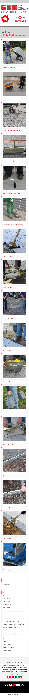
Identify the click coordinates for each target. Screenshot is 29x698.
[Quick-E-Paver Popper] (14, 429)
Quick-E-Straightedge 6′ (8, 507)
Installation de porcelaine (8, 610)
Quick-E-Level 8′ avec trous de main (11, 130)
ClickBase (6, 607)
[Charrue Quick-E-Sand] (14, 523)
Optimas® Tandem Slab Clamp (10, 162)
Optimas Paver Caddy (8, 99)
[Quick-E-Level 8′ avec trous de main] (14, 115)
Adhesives (5, 612)
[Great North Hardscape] (14, 12)
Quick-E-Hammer (7, 350)
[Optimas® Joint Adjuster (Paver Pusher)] (14, 178)
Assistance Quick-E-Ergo (8, 318)
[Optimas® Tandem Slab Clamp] (14, 146)
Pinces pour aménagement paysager (11, 621)
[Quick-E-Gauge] (14, 366)
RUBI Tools (5, 638)
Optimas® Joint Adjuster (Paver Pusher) (12, 193)
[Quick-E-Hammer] (14, 335)
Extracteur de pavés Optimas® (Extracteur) (13, 224)
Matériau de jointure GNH (8, 604)
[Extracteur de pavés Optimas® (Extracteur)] (14, 209)
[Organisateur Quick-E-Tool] (14, 52)
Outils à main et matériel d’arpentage (11, 653)
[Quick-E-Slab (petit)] (14, 272)
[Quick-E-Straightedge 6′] (14, 492)
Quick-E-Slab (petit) (7, 287)
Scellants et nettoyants (8, 615)
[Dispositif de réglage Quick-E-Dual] (14, 241)
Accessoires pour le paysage (9, 633)
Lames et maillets (6, 635)
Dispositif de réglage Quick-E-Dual (11, 256)
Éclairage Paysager (7, 650)
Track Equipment (6, 618)
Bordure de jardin (6, 601)
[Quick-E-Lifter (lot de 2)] (14, 397)
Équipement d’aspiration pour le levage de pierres (13, 624)
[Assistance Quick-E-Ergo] (14, 303)
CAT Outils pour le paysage (9, 630)
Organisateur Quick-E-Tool (9, 67)
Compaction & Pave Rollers (9, 644)
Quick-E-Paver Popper (8, 444)
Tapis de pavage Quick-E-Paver (10, 570)
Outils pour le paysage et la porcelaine (11, 627)
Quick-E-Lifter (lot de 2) (8, 413)
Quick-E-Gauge (6, 381)
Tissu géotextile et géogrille (9, 647)
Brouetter (5, 641)
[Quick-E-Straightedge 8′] (14, 460)
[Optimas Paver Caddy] (14, 84)
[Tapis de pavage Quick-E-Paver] (14, 554)
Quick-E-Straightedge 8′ (8, 475)
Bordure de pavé (6, 598)
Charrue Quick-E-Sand (8, 538)
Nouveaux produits (7, 595)
